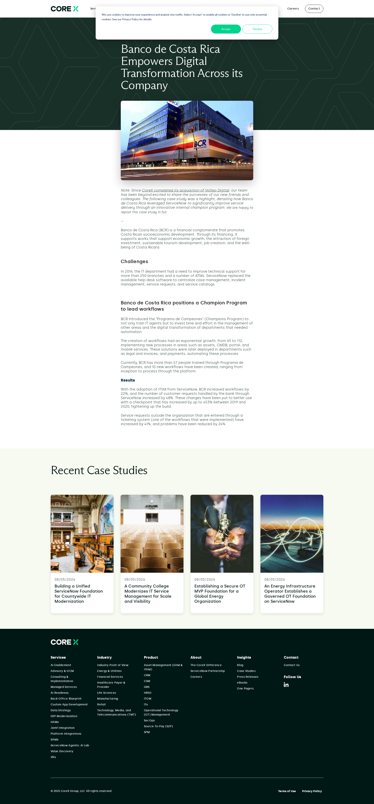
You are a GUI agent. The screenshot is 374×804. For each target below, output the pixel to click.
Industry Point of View (112, 665)
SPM (147, 732)
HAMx (55, 722)
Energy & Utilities (109, 671)
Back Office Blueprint (66, 698)
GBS (147, 687)
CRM (147, 675)
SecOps (149, 720)
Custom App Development (69, 704)
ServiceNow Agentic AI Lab (70, 745)
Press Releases (247, 677)
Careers (293, 8)
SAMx (54, 739)
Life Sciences (106, 692)
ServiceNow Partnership (208, 671)
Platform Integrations (66, 733)
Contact (314, 8)
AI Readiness (60, 692)
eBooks (242, 682)
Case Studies (246, 671)
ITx (146, 704)
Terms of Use (287, 791)
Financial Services (110, 677)
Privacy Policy (312, 791)
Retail (101, 704)
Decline (257, 29)
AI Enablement (61, 665)
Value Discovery (62, 751)
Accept (225, 29)
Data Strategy (61, 710)
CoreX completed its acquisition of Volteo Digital (185, 190)
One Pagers (245, 688)
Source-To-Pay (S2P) (158, 726)
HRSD (147, 692)
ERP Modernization (64, 716)
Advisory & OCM (62, 671)
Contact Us (292, 665)
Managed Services (64, 687)
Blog (240, 665)
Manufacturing (107, 698)
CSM (147, 681)
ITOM (147, 698)
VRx (53, 757)
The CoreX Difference (206, 665)
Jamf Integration (63, 728)
